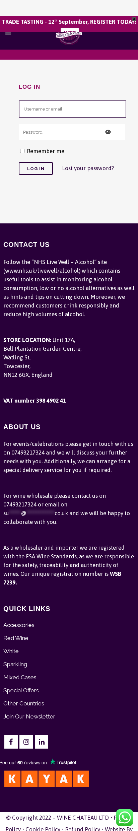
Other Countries (23, 703)
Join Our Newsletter (29, 716)
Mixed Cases (20, 677)
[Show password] (108, 132)
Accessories (18, 625)
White (11, 651)
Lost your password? (88, 168)
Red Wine (15, 638)
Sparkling (15, 664)
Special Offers (21, 690)
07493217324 (28, 452)
